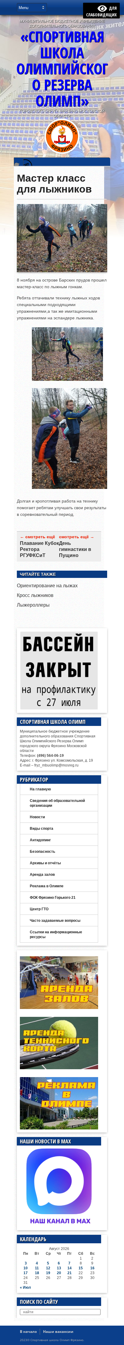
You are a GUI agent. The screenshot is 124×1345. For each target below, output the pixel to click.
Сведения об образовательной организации (57, 803)
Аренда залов (42, 874)
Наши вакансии (58, 1331)
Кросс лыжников (35, 595)
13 (59, 1268)
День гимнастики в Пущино (75, 549)
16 (92, 1268)
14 (69, 1268)
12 (48, 1268)
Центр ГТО (39, 909)
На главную (40, 789)
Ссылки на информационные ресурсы (56, 934)
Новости (37, 817)
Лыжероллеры (33, 605)
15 (81, 1268)
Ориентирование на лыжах (47, 585)
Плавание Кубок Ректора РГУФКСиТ (39, 549)
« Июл (25, 1287)
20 (59, 1273)
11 (37, 1268)
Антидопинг (40, 840)
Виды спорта (41, 828)
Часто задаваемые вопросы (55, 920)
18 (37, 1273)
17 (25, 1273)
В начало (28, 1331)
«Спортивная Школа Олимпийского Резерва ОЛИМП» (62, 68)
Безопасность (42, 851)
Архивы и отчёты (45, 863)
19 (48, 1273)
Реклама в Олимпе (47, 886)
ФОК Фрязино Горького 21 (53, 897)
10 (25, 1268)
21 (69, 1273)
